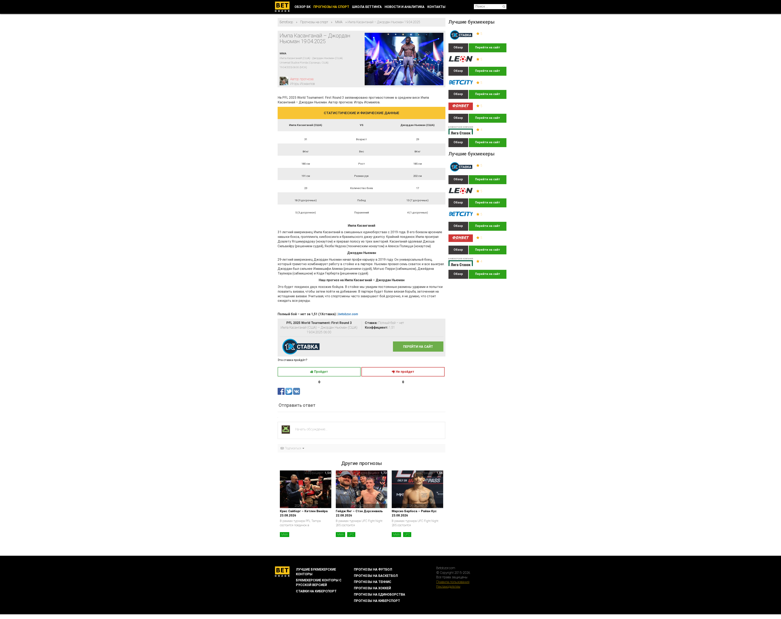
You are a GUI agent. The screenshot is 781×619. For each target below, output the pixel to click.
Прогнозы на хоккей (372, 588)
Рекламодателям (448, 586)
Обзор (458, 47)
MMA (284, 534)
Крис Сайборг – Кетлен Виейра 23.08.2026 (304, 513)
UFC (351, 534)
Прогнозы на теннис (372, 582)
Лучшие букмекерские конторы (316, 572)
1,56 (439, 473)
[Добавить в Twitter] (289, 391)
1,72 (384, 473)
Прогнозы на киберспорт (377, 601)
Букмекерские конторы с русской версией (318, 582)
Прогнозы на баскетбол (376, 576)
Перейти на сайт (487, 47)
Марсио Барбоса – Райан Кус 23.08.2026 (414, 513)
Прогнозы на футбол (373, 569)
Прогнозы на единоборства (379, 594)
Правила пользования (452, 582)
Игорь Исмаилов (302, 84)
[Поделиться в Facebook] (281, 391)
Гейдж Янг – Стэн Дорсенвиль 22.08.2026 (359, 513)
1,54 (328, 473)
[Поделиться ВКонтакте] (296, 391)
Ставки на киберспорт (316, 591)
